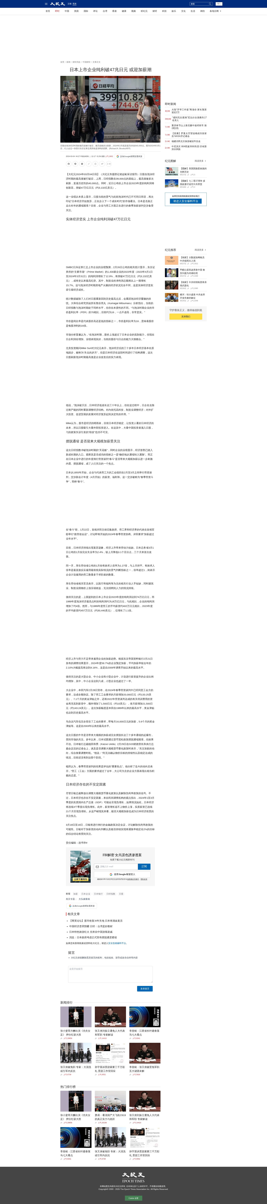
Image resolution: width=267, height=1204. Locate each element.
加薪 (75, 894)
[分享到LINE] (75, 164)
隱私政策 (144, 879)
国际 (86, 11)
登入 (219, 4)
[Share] (62, 1038)
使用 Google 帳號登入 (124, 874)
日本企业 (85, 894)
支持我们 (185, 316)
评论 (95, 11)
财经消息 (76, 62)
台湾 (105, 11)
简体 (74, 4)
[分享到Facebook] (68, 164)
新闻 (68, 62)
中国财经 (86, 62)
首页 (48, 11)
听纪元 (144, 11)
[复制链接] (89, 164)
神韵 (202, 11)
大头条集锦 (84, 899)
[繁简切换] (109, 164)
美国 (76, 11)
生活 (193, 11)
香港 (114, 11)
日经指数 (110, 894)
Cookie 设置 (133, 1198)
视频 (133, 11)
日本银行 (98, 894)
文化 (183, 11)
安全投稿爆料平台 (117, 943)
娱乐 (174, 11)
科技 (164, 11)
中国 (67, 11)
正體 (69, 4)
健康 (124, 11)
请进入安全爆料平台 (185, 201)
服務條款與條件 (133, 879)
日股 (121, 894)
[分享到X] (82, 164)
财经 (155, 11)
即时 (57, 11)
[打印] (95, 164)
